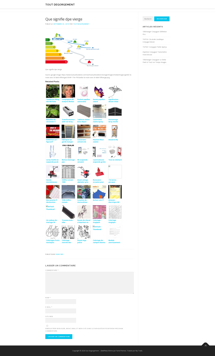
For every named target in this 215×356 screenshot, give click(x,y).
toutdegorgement (81, 24)
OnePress (104, 351)
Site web (49, 316)
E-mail (48, 307)
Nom (48, 298)
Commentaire (52, 270)
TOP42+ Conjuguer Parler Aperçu (155, 47)
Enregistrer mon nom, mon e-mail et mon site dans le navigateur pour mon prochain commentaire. (84, 329)
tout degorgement (60, 4)
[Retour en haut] (206, 346)
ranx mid (59, 254)
